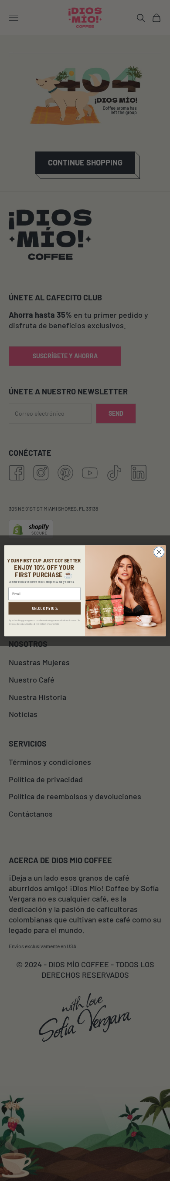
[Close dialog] (159, 552)
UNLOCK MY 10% (45, 608)
